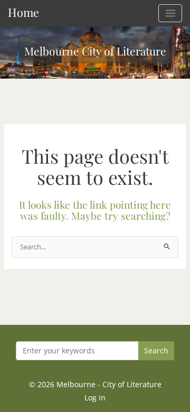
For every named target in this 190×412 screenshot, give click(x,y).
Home (23, 12)
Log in (95, 397)
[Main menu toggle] (170, 13)
